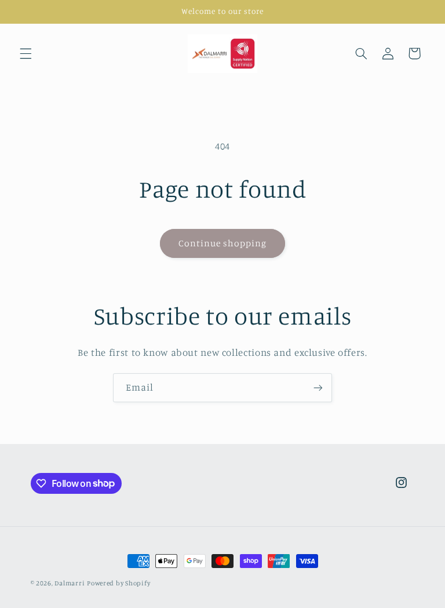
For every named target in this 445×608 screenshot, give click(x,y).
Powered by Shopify (118, 583)
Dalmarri (69, 583)
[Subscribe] (318, 387)
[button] (25, 53)
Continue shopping (222, 243)
